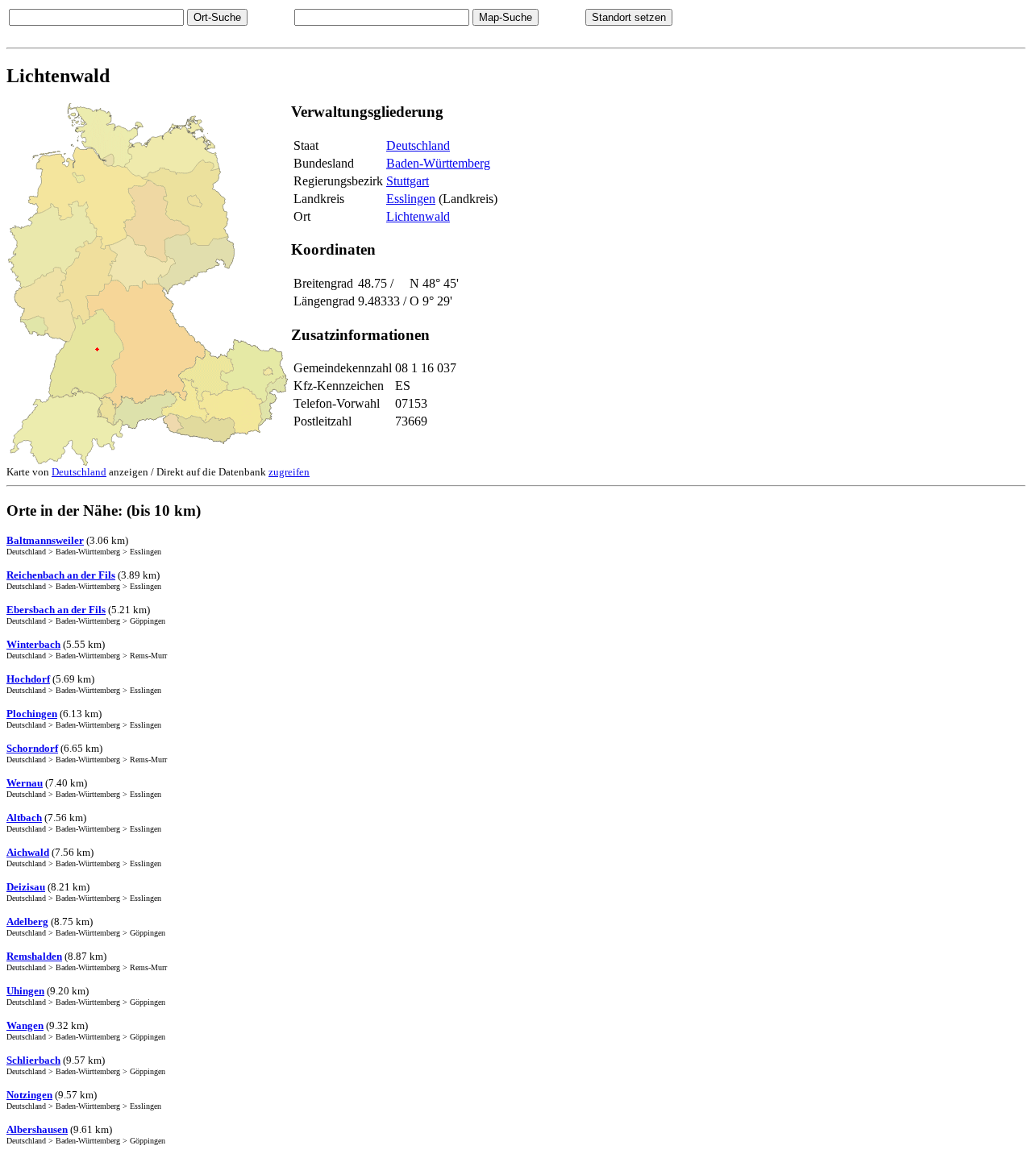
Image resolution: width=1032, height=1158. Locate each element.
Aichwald (27, 852)
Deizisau (25, 887)
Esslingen (410, 198)
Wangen (25, 1025)
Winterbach (33, 644)
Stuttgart (407, 181)
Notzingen (29, 1095)
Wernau (24, 783)
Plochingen (31, 714)
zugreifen (289, 472)
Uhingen (25, 991)
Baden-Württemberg (438, 163)
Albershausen (37, 1129)
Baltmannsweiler (45, 540)
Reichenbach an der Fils (60, 575)
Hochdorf (28, 679)
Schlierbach (33, 1060)
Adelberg (27, 921)
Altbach (24, 817)
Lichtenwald (418, 216)
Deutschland (418, 145)
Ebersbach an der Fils (56, 610)
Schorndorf (32, 748)
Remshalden (34, 956)
